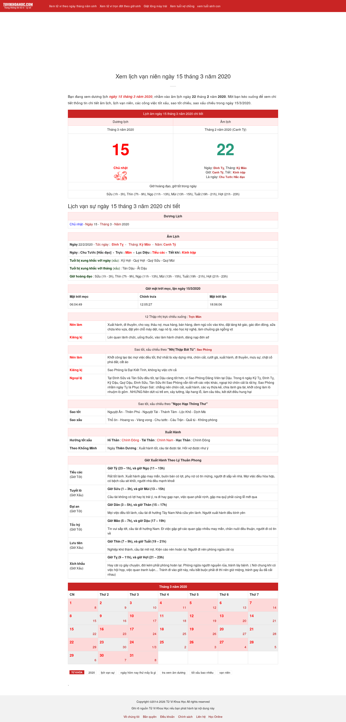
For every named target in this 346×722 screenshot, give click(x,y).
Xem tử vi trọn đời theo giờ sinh (120, 6)
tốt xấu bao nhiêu (202, 672)
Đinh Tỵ (118, 244)
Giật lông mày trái (155, 6)
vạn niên (224, 672)
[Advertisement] (120, 40)
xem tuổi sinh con (208, 6)
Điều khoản (167, 717)
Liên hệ (201, 717)
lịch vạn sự (108, 672)
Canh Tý (169, 244)
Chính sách (185, 717)
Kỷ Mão (145, 244)
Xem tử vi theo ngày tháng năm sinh (73, 6)
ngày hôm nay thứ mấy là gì (138, 672)
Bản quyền (150, 717)
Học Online (215, 717)
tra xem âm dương (173, 672)
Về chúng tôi (131, 717)
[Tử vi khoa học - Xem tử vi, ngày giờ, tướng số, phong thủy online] (23, 6)
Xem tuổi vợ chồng (182, 6)
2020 (92, 672)
